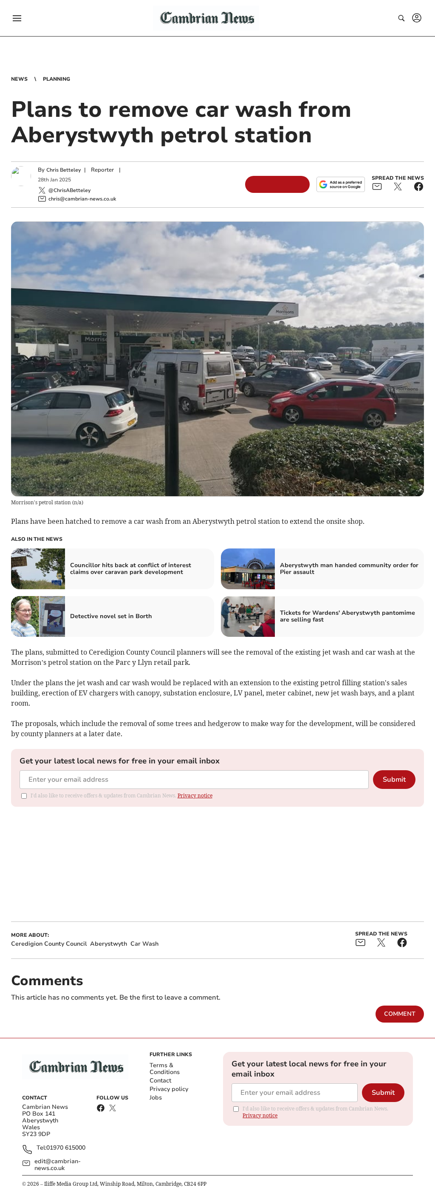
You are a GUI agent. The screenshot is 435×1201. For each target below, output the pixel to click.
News (19, 79)
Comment (399, 1014)
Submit (394, 779)
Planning (56, 79)
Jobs (156, 1098)
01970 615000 (65, 1148)
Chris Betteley (63, 170)
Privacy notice (195, 795)
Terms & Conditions (165, 1068)
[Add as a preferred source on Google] (340, 184)
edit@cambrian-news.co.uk (57, 1165)
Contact (160, 1081)
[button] (17, 18)
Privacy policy (169, 1089)
